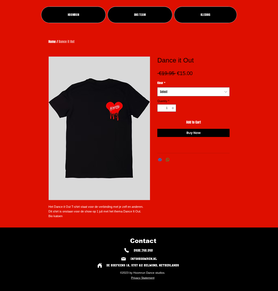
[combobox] (193, 91)
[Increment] (173, 108)
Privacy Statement (142, 277)
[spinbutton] (167, 108)
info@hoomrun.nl (143, 258)
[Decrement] (160, 108)
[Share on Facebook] (160, 159)
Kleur (161, 83)
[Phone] (126, 250)
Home (52, 41)
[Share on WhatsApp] (167, 159)
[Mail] (123, 259)
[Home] (100, 265)
